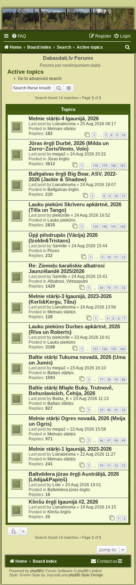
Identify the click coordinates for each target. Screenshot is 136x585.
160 (122, 349)
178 (95, 165)
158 (104, 349)
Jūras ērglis (58, 159)
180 (113, 165)
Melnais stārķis (61, 128)
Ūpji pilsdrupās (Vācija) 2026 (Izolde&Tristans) (63, 237)
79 (116, 379)
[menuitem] (19, 36)
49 (123, 440)
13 (123, 465)
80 (123, 379)
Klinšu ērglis (59, 512)
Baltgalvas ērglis (63, 189)
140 (104, 226)
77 (101, 379)
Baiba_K (60, 398)
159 (113, 349)
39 (101, 410)
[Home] (68, 19)
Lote (56, 484)
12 (123, 257)
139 (95, 226)
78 (109, 379)
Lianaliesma (64, 123)
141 (113, 226)
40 (109, 410)
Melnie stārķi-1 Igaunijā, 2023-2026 (70, 449)
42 (123, 410)
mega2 (59, 154)
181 (122, 165)
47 (109, 440)
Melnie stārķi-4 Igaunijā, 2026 (64, 118)
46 (101, 440)
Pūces (53, 250)
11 (123, 196)
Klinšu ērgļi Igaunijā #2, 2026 (63, 502)
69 (101, 288)
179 (104, 165)
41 (116, 410)
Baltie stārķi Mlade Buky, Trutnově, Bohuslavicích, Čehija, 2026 (71, 390)
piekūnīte (61, 215)
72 (123, 288)
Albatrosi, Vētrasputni (67, 281)
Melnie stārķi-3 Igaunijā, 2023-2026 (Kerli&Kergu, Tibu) (70, 299)
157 (95, 349)
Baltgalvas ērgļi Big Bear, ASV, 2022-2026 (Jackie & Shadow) (73, 176)
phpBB (35, 571)
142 (122, 226)
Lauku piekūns (61, 220)
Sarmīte (59, 245)
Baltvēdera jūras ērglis (68, 489)
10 (123, 135)
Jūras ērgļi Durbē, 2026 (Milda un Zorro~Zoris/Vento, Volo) (69, 146)
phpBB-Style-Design (86, 575)
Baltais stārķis (60, 372)
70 (109, 288)
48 (116, 440)
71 (116, 288)
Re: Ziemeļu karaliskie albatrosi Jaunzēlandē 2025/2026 (67, 268)
